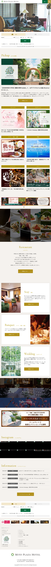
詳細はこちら (25, 100)
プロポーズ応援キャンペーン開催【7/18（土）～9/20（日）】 (32, 483)
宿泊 (3, 535)
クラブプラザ (5, 546)
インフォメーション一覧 (25, 494)
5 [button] (27, 30)
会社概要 (21, 541)
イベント (21, 530)
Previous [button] (0, 201)
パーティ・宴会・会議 (23, 535)
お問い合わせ (5, 544)
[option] (13, 201)
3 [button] (24, 30)
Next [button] (50, 201)
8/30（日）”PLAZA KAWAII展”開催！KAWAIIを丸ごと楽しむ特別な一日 (33, 474)
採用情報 (21, 543)
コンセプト (4, 531)
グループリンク (22, 544)
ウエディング (21, 533)
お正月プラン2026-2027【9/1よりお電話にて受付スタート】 (31, 470)
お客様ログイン (5, 513)
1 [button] (21, 30)
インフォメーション (6, 533)
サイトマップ (21, 539)
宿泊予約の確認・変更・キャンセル (16, 513)
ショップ (21, 536)
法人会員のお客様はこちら (29, 513)
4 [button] (26, 30)
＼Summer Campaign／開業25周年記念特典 (28, 487)
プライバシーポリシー (23, 546)
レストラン (21, 531)
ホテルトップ (5, 530)
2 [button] (23, 30)
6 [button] (29, 30)
